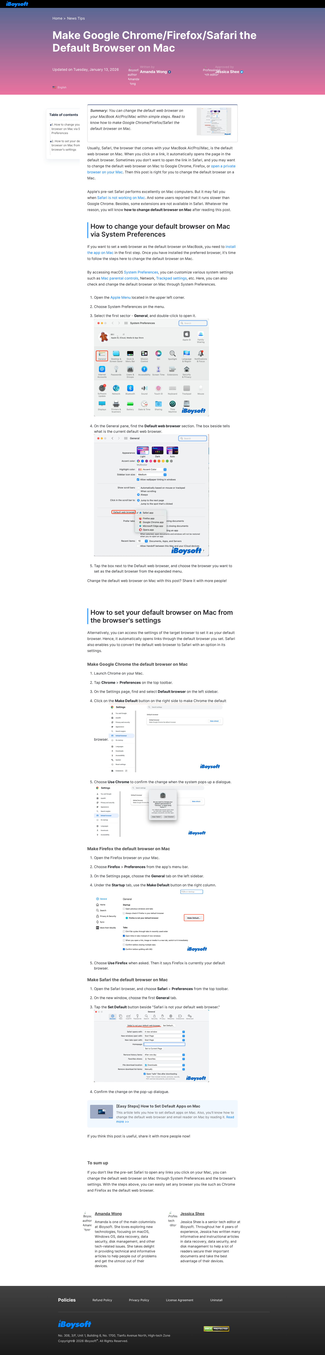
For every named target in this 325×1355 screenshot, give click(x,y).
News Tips (76, 18)
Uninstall (216, 1300)
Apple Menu (120, 297)
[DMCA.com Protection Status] (216, 1325)
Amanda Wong (153, 71)
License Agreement (179, 1300)
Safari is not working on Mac (121, 198)
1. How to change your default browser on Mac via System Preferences (71, 129)
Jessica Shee (227, 71)
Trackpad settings (171, 278)
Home (57, 18)
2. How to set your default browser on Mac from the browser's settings (69, 145)
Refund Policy (102, 1300)
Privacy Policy (139, 1300)
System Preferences (141, 272)
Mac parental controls (119, 278)
